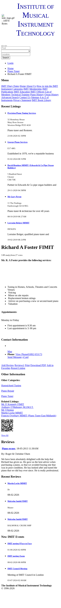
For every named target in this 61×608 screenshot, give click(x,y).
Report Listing (18, 368)
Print (27, 365)
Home (11, 68)
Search (6, 57)
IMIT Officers (37, 91)
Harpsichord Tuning (11, 385)
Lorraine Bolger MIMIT (18, 223)
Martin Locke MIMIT (12, 412)
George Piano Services (18, 142)
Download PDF (38, 365)
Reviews (19, 365)
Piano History (37, 94)
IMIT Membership (32, 89)
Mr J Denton (7, 410)
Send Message (15, 357)
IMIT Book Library (41, 100)
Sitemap (35, 97)
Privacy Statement (22, 100)
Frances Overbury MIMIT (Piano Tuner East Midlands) (28, 415)
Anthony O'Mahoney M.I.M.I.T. (17, 407)
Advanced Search (10, 97)
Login (10, 63)
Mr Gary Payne (14, 196)
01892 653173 (35, 354)
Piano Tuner (7, 396)
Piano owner (8, 448)
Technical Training (20, 94)
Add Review (7, 365)
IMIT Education (22, 91)
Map (10, 351)
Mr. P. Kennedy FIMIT (12, 404)
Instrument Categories (12, 89)
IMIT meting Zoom (16, 556)
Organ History (51, 94)
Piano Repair (7, 391)
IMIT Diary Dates (10, 86)
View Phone (21, 354)
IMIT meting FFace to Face (20, 543)
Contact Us (24, 97)
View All (4, 435)
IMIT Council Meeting (17, 568)
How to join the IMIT (47, 86)
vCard (25, 357)
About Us (31, 86)
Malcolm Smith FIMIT (18, 501)
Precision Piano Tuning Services (22, 113)
